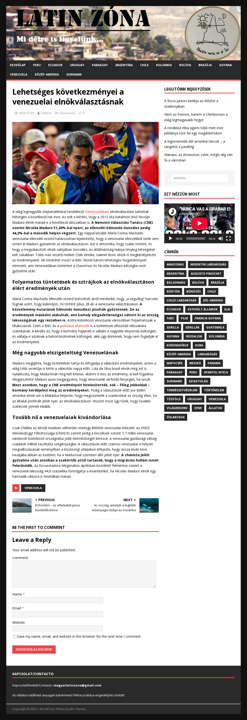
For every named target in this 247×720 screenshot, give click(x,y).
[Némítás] (220, 238)
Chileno (46, 113)
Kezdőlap (18, 65)
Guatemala (215, 327)
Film (184, 318)
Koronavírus (177, 345)
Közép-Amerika (47, 74)
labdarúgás (207, 354)
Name (17, 594)
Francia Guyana (208, 318)
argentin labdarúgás (208, 264)
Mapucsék (175, 363)
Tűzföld (174, 399)
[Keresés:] (199, 178)
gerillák (192, 327)
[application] (199, 223)
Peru (37, 65)
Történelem (214, 390)
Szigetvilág (198, 381)
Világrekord (177, 408)
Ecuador (55, 65)
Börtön (173, 291)
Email (17, 608)
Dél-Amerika (213, 300)
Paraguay (100, 65)
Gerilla (173, 327)
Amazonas (175, 264)
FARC (170, 318)
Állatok (215, 408)
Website (18, 622)
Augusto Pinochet (206, 274)
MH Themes (78, 709)
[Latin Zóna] (123, 57)
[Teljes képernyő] (228, 238)
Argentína (124, 65)
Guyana (225, 65)
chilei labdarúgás (181, 300)
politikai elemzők (74, 325)
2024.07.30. (26, 113)
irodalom (194, 336)
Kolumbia (164, 65)
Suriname (74, 74)
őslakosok (176, 417)
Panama (214, 363)
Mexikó (195, 363)
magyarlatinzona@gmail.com (77, 685)
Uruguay (77, 65)
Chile (144, 65)
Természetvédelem (182, 390)
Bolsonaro (176, 282)
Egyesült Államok (203, 309)
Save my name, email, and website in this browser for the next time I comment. (79, 636)
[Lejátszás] (170, 238)
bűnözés (193, 291)
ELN (227, 309)
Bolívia (185, 65)
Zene (198, 408)
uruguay (194, 399)
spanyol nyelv (216, 372)
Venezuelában (97, 211)
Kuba (199, 345)
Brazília (205, 65)
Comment (20, 557)
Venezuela (18, 74)
